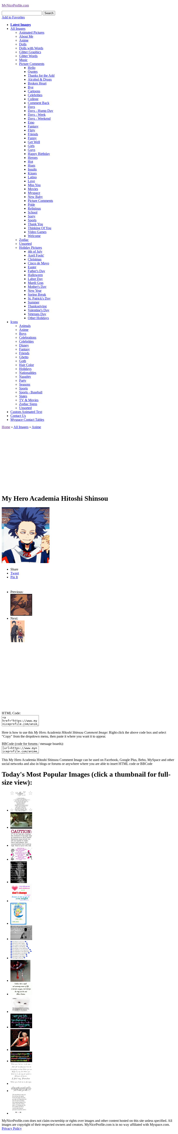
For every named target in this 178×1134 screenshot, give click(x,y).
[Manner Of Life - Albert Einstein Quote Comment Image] (21, 994)
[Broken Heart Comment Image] (20, 980)
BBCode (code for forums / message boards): (33, 744)
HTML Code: (11, 713)
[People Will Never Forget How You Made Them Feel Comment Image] (21, 1061)
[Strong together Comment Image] (21, 1027)
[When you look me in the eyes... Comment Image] (21, 1083)
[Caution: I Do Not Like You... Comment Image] (21, 845)
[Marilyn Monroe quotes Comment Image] (20, 1049)
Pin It (14, 577)
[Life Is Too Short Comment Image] (19, 1113)
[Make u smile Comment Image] (21, 1091)
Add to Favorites (13, 17)
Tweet (14, 573)
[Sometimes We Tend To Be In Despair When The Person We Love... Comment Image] (21, 859)
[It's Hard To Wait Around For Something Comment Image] (21, 939)
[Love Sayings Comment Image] (21, 810)
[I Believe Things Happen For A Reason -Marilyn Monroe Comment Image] (18, 882)
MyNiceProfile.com (15, 5)
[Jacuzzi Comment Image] (21, 827)
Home (6, 427)
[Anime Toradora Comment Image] (17, 641)
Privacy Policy (12, 1128)
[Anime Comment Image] (21, 614)
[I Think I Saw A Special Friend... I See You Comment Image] (18, 923)
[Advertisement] (89, 459)
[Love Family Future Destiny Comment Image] (21, 958)
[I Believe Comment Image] (21, 1011)
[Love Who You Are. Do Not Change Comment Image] (21, 901)
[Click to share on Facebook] (25, 535)
